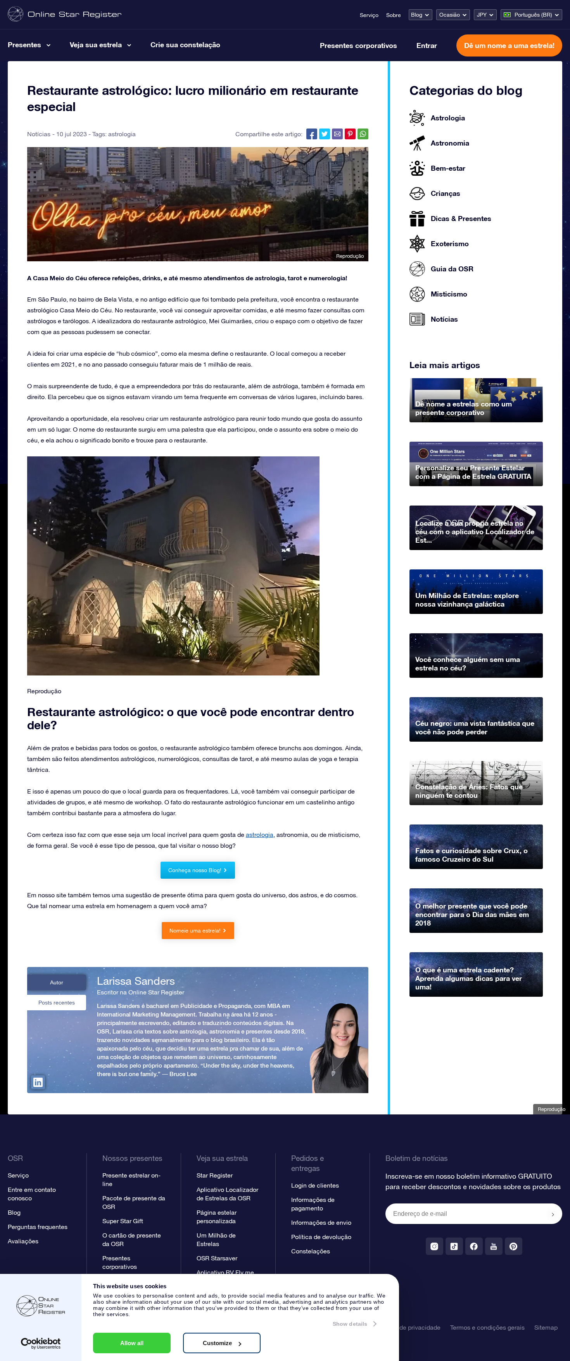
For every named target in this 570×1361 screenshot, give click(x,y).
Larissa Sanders (136, 981)
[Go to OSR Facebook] (474, 1246)
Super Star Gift (122, 1220)
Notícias (38, 133)
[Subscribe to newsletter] (553, 1214)
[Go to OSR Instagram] (434, 1246)
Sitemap (546, 1327)
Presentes (24, 44)
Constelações (310, 1251)
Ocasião (449, 15)
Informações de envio (321, 1222)
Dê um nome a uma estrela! (509, 45)
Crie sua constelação (185, 44)
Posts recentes (56, 1002)
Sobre (393, 15)
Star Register (215, 1175)
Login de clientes (315, 1185)
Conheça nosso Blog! (194, 870)
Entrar (426, 45)
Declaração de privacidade (403, 1327)
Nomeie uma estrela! (195, 930)
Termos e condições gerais (487, 1327)
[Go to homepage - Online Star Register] (64, 14)
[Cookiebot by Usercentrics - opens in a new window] (41, 1343)
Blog (416, 15)
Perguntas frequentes (37, 1226)
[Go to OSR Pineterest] (513, 1246)
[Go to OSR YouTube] (494, 1246)
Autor (56, 982)
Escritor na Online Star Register (140, 992)
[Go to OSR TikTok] (454, 1246)
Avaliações (23, 1241)
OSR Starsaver (217, 1258)
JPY (482, 15)
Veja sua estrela (96, 44)
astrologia (122, 133)
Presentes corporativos (358, 45)
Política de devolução (321, 1236)
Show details (350, 1324)
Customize (217, 1343)
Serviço (369, 15)
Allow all (131, 1343)
